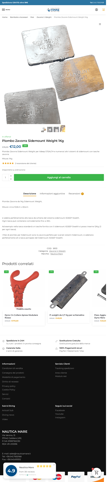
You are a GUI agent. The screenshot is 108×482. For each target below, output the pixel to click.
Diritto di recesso (10, 381)
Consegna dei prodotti (13, 373)
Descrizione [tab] (29, 193)
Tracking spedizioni (64, 368)
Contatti (6, 398)
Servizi (5, 394)
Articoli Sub (7, 410)
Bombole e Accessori (19, 17)
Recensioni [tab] (76, 193)
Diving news (8, 415)
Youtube (59, 414)
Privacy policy (8, 386)
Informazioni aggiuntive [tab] (52, 193)
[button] (102, 10)
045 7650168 (97, 2)
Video (5, 419)
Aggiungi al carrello (59, 177)
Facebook (60, 410)
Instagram (60, 417)
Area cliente (61, 373)
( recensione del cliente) (25, 163)
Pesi (32, 17)
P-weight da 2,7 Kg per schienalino (67, 315)
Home (5, 17)
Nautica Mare (56, 254)
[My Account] (96, 10)
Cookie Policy (8, 390)
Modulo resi (61, 376)
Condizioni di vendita (12, 368)
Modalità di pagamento (13, 377)
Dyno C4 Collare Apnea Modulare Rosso (21, 316)
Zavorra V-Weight (44, 17)
